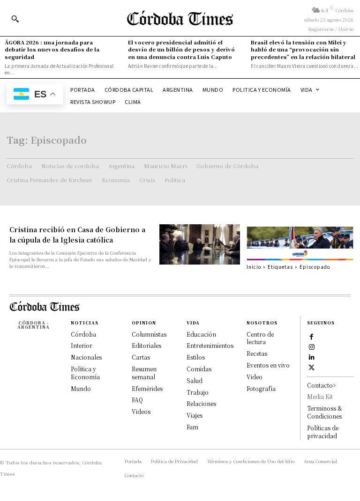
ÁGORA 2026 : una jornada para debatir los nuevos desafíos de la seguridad (52, 49)
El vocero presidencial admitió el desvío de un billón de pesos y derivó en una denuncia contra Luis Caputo (181, 49)
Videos (141, 411)
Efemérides (147, 388)
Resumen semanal (144, 373)
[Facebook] (311, 336)
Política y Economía (85, 373)
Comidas (199, 369)
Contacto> (321, 385)
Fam (192, 427)
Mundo (81, 388)
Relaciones (201, 403)
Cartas (141, 357)
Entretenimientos (210, 345)
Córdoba (83, 334)
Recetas (257, 353)
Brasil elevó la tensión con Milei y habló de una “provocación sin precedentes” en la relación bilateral (303, 49)
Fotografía (261, 388)
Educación (201, 334)
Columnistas (149, 334)
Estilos (196, 357)
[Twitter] (311, 367)
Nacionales (86, 357)
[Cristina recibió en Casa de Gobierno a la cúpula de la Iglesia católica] (199, 244)
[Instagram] (311, 346)
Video (254, 377)
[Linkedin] (311, 356)
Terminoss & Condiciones (324, 412)
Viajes (194, 415)
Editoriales (146, 345)
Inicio (254, 266)
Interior (81, 345)
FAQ (137, 400)
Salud (194, 380)
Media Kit (320, 396)
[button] (15, 18)
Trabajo (198, 392)
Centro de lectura (260, 338)
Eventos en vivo (268, 365)
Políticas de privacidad (322, 432)
